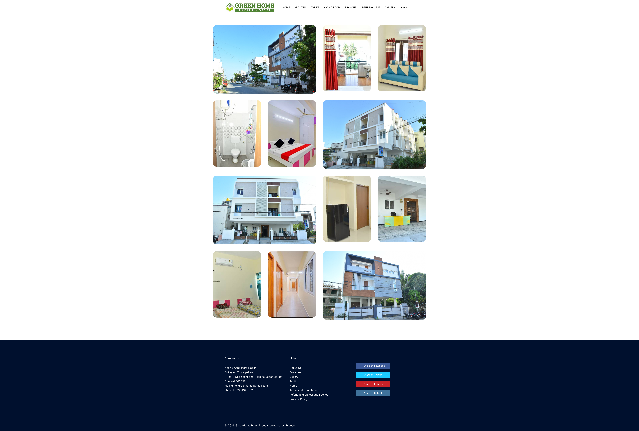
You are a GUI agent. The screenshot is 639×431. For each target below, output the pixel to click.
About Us (295, 367)
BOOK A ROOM (331, 7)
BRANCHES (351, 7)
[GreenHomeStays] (249, 7)
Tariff (293, 381)
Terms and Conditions (303, 390)
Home (293, 385)
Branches (295, 372)
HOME (286, 7)
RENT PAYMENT (371, 7)
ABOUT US (300, 7)
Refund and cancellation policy (309, 394)
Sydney (290, 425)
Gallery (294, 376)
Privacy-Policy (299, 399)
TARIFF (315, 7)
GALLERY (390, 7)
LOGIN (403, 7)
